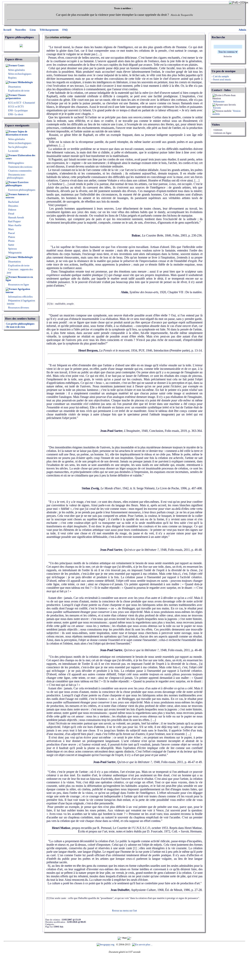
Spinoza (12, 248)
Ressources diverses (18, 307)
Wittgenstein (15, 252)
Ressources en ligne (19, 278)
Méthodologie (25, 82)
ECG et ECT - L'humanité (21, 102)
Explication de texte (19, 90)
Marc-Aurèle (14, 225)
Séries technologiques (19, 73)
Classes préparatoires (16, 97)
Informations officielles (20, 296)
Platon (11, 237)
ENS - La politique (18, 110)
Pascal (11, 233)
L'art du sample (221, 76)
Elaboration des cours (20, 157)
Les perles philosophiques (20, 323)
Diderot (12, 209)
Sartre (11, 244)
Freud (11, 213)
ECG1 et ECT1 (16, 106)
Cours (21, 65)
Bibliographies (16, 162)
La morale (13, 150)
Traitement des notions (20, 166)
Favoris (216, 107)
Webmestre (218, 101)
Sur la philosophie (17, 146)
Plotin (11, 240)
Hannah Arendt (16, 217)
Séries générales (16, 69)
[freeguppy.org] (106, 944)
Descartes (13, 205)
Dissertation (14, 86)
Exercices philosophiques (17, 184)
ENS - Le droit (15, 114)
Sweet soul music (222, 79)
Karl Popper (14, 221)
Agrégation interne (18, 291)
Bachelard (13, 201)
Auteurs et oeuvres (17, 196)
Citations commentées (20, 170)
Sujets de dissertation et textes (17, 133)
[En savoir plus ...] (142, 944)
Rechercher (228, 57)
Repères (12, 77)
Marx (11, 229)
